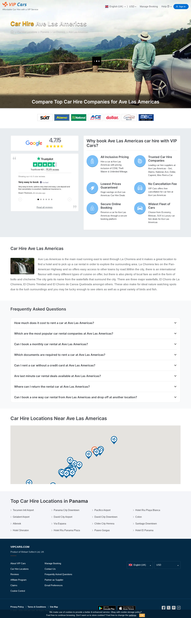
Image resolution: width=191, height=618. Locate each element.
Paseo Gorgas (102, 530)
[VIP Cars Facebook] (163, 608)
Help (164, 6)
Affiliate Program (18, 580)
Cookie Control (17, 591)
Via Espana (60, 523)
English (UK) (116, 6)
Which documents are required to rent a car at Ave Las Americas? (59, 355)
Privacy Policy (17, 607)
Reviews (14, 574)
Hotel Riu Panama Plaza (67, 530)
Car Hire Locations (19, 569)
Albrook (17, 523)
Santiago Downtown (146, 523)
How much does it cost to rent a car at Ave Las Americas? (54, 323)
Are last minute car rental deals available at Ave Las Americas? (57, 376)
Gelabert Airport (21, 517)
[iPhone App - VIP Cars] (126, 608)
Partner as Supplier (54, 580)
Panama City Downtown (66, 510)
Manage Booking (149, 6)
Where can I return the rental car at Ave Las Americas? (52, 386)
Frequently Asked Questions (58, 574)
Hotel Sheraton (21, 530)
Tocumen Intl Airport (23, 510)
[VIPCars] (12, 32)
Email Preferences (54, 585)
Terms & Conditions (37, 607)
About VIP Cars (18, 563)
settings (132, 615)
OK (142, 615)
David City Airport (63, 517)
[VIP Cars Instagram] (179, 608)
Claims (13, 585)
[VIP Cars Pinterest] (173, 608)
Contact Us (50, 569)
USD (131, 6)
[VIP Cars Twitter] (168, 608)
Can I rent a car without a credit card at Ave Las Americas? (54, 365)
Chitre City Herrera (104, 523)
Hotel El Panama (144, 530)
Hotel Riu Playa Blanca (147, 510)
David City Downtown (105, 517)
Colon (138, 517)
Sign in (182, 6)
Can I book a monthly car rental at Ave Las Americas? (51, 344)
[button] (66, 474)
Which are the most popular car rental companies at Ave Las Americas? (63, 333)
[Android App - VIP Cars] (107, 608)
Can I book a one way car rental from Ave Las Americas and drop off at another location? (75, 397)
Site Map (54, 607)
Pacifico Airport (102, 510)
